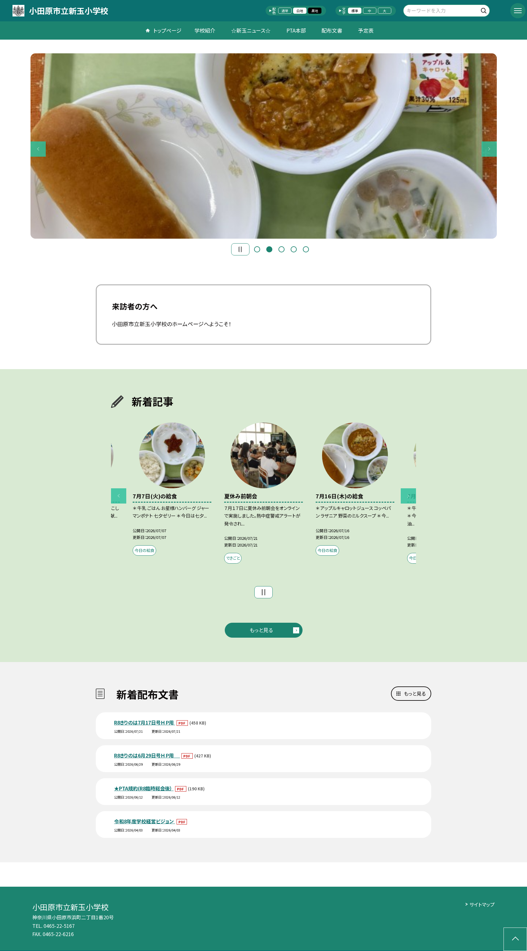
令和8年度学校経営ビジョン (144, 821)
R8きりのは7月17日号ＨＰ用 (144, 722)
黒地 (314, 10)
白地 (299, 10)
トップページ (167, 30)
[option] (263, 146)
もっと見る (261, 630)
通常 (284, 10)
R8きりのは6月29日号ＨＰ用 (147, 755)
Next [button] (489, 149)
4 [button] (294, 249)
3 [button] (281, 249)
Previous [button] (38, 149)
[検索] (484, 9)
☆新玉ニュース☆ (251, 30)
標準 (354, 10)
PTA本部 (296, 30)
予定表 (366, 30)
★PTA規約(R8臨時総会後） (144, 788)
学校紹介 (205, 30)
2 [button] (269, 249)
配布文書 (331, 30)
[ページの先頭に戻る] (515, 939)
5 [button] (306, 249)
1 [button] (257, 249)
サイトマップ (482, 904)
